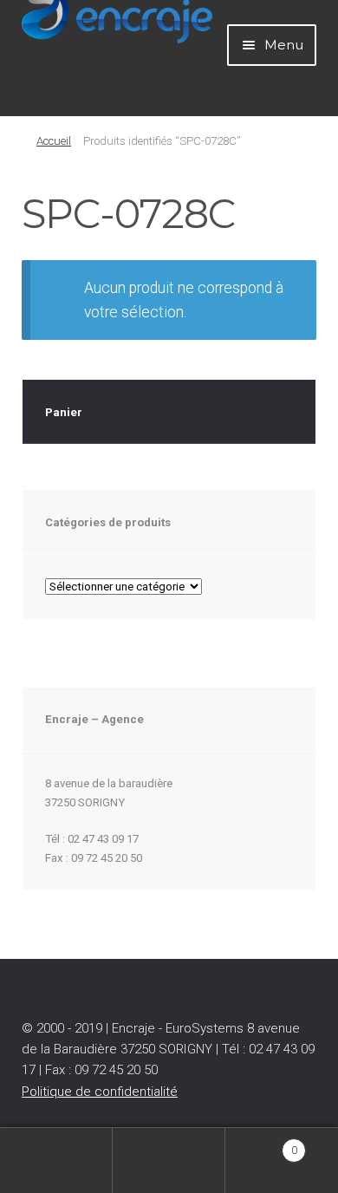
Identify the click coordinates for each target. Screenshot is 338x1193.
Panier (261, 1144)
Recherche (169, 1160)
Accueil (53, 140)
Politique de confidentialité (100, 1091)
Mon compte (56, 1160)
